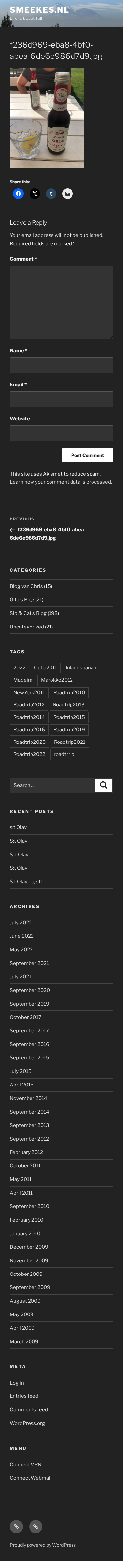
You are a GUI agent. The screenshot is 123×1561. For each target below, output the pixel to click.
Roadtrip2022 (29, 754)
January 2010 (25, 1234)
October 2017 (25, 1017)
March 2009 (24, 1342)
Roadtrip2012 (29, 705)
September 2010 (29, 1206)
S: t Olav (19, 854)
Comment (23, 259)
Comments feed (29, 1410)
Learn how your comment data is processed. (61, 482)
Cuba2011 (45, 668)
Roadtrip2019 (69, 730)
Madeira (22, 680)
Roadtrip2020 (29, 742)
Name (18, 351)
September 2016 (29, 1044)
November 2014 (28, 1098)
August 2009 (25, 1301)
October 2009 (26, 1274)
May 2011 (20, 1179)
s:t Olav (18, 827)
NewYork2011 (29, 693)
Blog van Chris (26, 586)
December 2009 (29, 1247)
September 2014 (29, 1112)
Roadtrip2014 (29, 717)
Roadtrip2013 (69, 705)
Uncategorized (27, 627)
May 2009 (21, 1314)
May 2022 (21, 950)
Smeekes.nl (39, 10)
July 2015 (20, 1071)
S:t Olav (18, 841)
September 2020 (30, 990)
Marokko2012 (57, 680)
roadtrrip (64, 754)
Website (20, 419)
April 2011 (21, 1193)
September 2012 (29, 1139)
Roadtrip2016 (29, 730)
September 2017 (29, 1031)
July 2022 (21, 923)
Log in (17, 1383)
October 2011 (25, 1166)
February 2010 (26, 1220)
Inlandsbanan (81, 668)
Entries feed (24, 1396)
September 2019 (29, 1004)
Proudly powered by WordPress (43, 1545)
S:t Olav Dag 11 (26, 882)
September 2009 (30, 1287)
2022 (19, 668)
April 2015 (22, 1085)
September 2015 (29, 1058)
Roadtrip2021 (69, 742)
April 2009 (22, 1328)
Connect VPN (25, 1464)
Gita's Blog (22, 600)
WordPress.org (27, 1423)
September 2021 (29, 963)
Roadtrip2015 (69, 717)
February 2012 (26, 1152)
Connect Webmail (30, 1478)
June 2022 (22, 936)
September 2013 (29, 1125)
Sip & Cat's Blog (28, 613)
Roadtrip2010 (69, 693)
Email (18, 385)
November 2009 (29, 1261)
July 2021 (20, 977)
